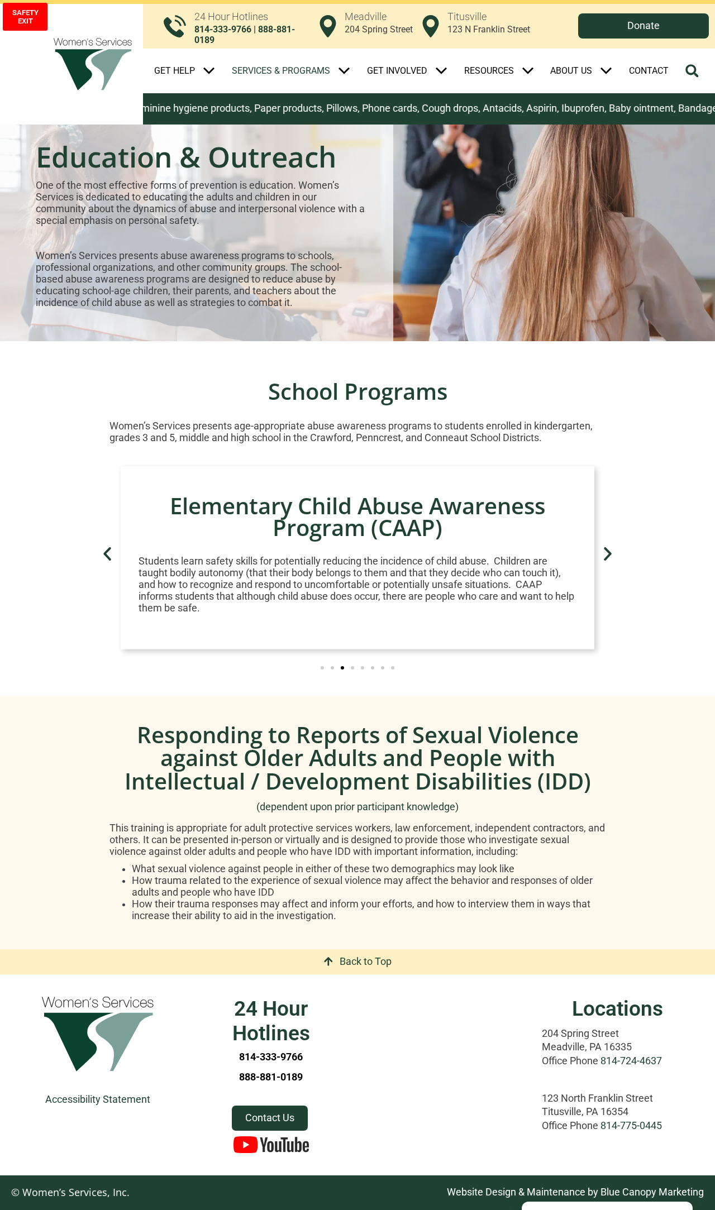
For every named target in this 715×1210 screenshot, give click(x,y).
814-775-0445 (631, 1125)
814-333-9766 (222, 29)
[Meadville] (328, 26)
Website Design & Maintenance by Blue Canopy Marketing (575, 1192)
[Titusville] (431, 26)
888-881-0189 (271, 1077)
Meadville (366, 16)
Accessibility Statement (97, 1099)
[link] (365, 26)
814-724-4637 (631, 1060)
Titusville (467, 16)
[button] (692, 71)
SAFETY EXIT (25, 16)
